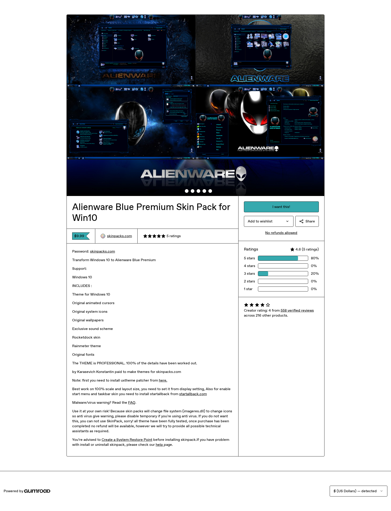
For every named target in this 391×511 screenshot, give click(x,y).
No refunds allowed (281, 233)
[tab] (181, 191)
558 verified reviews (297, 310)
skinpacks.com (119, 236)
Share (310, 221)
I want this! (281, 207)
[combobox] (268, 221)
